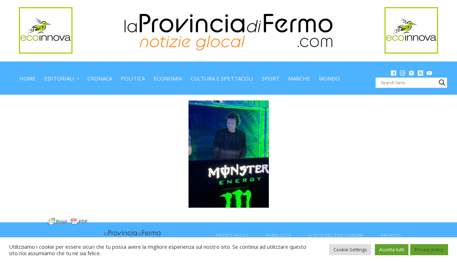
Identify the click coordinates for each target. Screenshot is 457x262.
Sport (271, 78)
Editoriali (59, 78)
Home (27, 78)
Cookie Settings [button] (350, 249)
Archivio (391, 235)
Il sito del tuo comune (336, 235)
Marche (299, 78)
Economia (168, 78)
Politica (133, 78)
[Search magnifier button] (442, 83)
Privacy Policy (232, 235)
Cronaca (99, 78)
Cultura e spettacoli (222, 78)
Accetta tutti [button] (391, 249)
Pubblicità (278, 235)
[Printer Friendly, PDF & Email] (68, 220)
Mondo (329, 78)
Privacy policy (429, 249)
